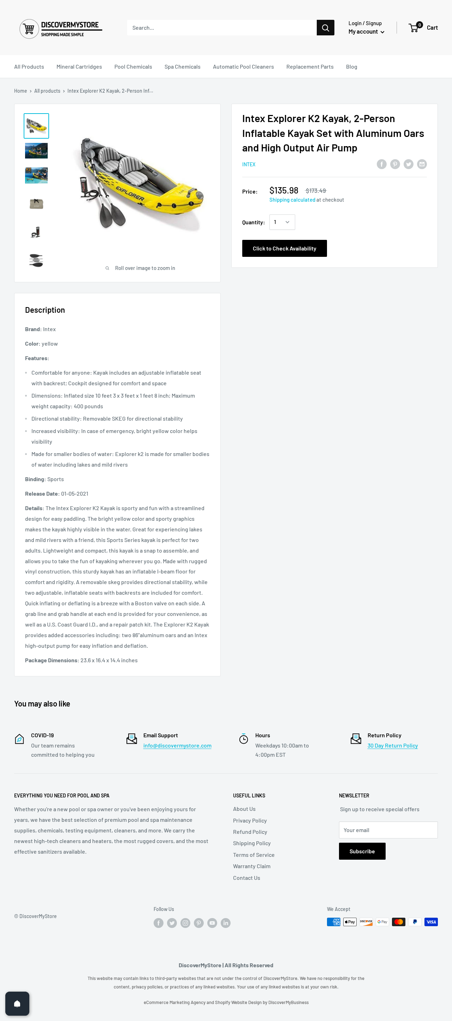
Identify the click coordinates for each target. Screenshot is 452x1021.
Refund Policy (250, 831)
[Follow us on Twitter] (172, 923)
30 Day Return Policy (393, 745)
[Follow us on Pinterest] (199, 923)
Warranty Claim (251, 866)
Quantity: (253, 222)
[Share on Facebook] (382, 163)
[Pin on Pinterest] (395, 163)
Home (20, 91)
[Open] (17, 1004)
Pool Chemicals (133, 66)
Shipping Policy (252, 843)
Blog (351, 66)
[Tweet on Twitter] (409, 163)
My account (364, 31)
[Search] (325, 27)
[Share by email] (422, 163)
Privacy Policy (250, 820)
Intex (248, 164)
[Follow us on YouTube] (212, 923)
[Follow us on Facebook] (158, 923)
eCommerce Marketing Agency (175, 1002)
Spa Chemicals (183, 66)
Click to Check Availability (284, 248)
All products (47, 91)
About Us (244, 808)
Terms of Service (254, 854)
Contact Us (246, 877)
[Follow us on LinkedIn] (226, 923)
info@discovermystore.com (177, 745)
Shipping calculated (292, 199)
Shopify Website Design (239, 1002)
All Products (29, 66)
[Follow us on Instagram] (185, 923)
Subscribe (362, 851)
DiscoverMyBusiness (288, 1002)
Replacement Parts (310, 66)
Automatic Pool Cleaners (243, 66)
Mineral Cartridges (79, 66)
